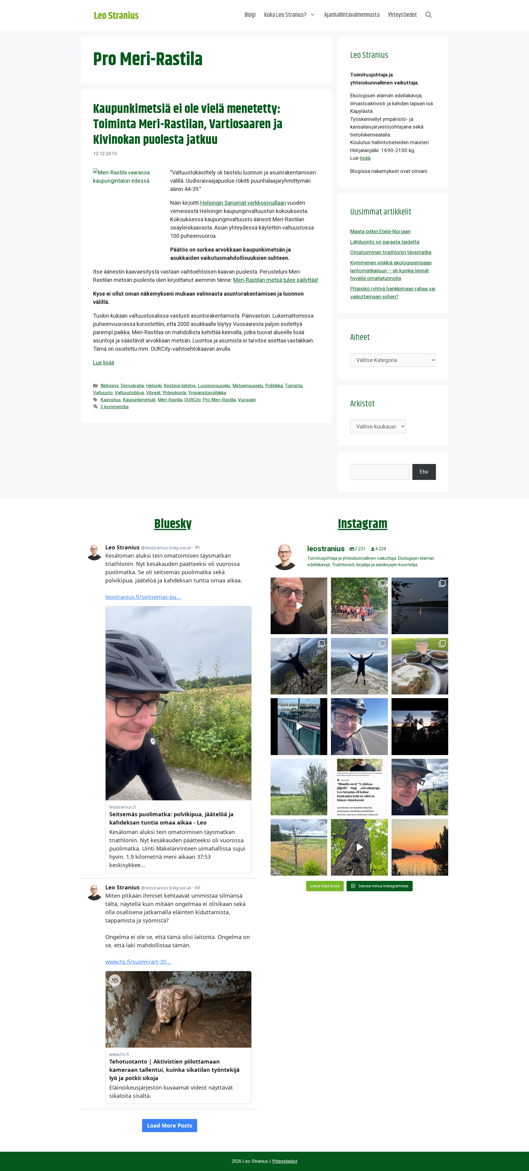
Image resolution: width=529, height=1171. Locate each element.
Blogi (250, 15)
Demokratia (132, 385)
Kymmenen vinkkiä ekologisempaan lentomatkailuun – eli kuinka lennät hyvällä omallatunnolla (391, 270)
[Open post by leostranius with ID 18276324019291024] (420, 606)
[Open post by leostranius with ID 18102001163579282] (359, 606)
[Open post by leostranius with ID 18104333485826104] (359, 847)
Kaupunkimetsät (139, 399)
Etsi (424, 472)
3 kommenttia (114, 407)
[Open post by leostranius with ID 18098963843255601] (420, 666)
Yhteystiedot (402, 15)
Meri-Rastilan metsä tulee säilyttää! (275, 280)
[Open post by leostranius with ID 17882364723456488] (299, 787)
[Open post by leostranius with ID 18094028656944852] (420, 847)
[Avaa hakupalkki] (428, 15)
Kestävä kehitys (180, 385)
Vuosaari (247, 399)
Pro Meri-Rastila (219, 399)
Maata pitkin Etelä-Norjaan (380, 231)
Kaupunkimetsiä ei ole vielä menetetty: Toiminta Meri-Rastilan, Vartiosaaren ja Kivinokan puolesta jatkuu (188, 124)
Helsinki (154, 385)
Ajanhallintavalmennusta (352, 15)
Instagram (362, 524)
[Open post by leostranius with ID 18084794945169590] (420, 726)
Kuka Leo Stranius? (285, 15)
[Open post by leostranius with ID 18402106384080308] (359, 726)
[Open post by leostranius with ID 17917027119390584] (299, 847)
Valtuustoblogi (129, 392)
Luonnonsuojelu (214, 385)
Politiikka (274, 385)
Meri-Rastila (170, 399)
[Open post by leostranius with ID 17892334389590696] (299, 726)
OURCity (192, 399)
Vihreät (153, 392)
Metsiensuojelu (247, 385)
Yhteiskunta (174, 392)
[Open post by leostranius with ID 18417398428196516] (359, 666)
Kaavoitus (110, 399)
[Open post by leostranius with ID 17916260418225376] (299, 666)
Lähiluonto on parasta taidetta (384, 242)
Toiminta (293, 385)
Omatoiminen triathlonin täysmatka (390, 252)
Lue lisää (103, 362)
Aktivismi (109, 385)
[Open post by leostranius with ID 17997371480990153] (299, 606)
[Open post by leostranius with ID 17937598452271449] (359, 787)
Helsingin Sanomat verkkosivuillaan (243, 203)
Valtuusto (103, 392)
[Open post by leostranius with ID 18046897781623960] (420, 787)
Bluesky (173, 524)
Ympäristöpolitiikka (207, 392)
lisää (365, 158)
